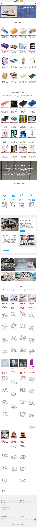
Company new (21, 500)
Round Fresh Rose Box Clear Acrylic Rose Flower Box (23, 37)
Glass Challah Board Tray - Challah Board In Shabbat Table (23, 82)
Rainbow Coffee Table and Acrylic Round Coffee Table (32, 154)
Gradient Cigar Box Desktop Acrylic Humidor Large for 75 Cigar (5, 53)
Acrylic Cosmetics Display (5, 507)
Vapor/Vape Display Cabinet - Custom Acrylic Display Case (4, 139)
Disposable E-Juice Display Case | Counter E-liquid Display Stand (4, 68)
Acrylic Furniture (3, 509)
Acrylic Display (3, 504)
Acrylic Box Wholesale (26, 220)
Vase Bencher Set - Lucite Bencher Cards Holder (14, 82)
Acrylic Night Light (4, 505)
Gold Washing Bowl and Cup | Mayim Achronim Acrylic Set (5, 83)
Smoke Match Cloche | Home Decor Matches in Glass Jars (23, 68)
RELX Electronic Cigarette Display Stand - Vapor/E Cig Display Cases (23, 140)
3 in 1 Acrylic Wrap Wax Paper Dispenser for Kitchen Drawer (5, 125)
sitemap (20, 522)
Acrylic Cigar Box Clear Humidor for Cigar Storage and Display (14, 53)
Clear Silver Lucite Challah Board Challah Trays (23, 154)
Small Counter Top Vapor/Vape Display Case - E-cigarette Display (32, 125)
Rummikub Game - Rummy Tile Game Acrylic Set (5, 110)
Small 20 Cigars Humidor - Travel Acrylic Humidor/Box (23, 110)
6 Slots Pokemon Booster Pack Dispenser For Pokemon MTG (32, 38)
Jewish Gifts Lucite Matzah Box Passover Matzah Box (14, 155)
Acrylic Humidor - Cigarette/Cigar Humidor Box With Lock (32, 110)
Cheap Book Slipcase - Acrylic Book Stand (23, 52)
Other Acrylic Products (5, 511)
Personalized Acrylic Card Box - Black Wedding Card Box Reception (14, 110)
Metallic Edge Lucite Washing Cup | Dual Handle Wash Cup (32, 67)
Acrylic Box (3, 500)
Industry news (21, 502)
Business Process (4, 518)
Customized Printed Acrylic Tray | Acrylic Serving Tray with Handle (32, 83)
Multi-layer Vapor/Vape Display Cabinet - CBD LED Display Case (23, 125)
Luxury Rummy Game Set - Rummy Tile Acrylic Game (4, 37)
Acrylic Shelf (3, 502)
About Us (16, 522)
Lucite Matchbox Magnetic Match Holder (32, 139)
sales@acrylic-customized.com (25, 518)
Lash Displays (5, 250)
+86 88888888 (22, 516)
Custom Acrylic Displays (20, 524)
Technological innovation (23, 504)
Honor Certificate (4, 516)
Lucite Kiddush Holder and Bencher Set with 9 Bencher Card (4, 155)
